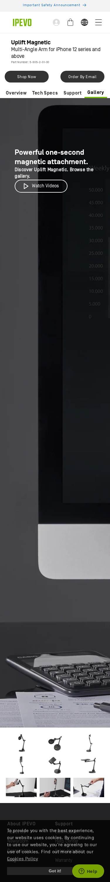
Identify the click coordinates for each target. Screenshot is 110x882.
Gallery (95, 92)
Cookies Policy (22, 858)
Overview (16, 93)
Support (73, 93)
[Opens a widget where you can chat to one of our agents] (88, 871)
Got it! (55, 870)
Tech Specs (45, 93)
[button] (99, 22)
